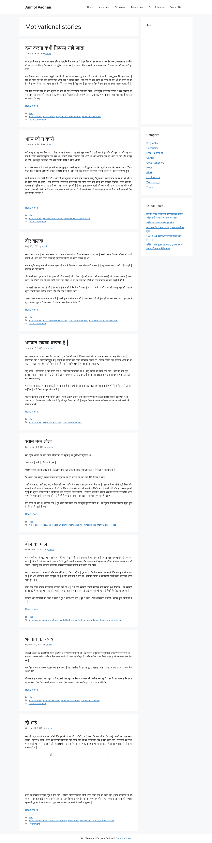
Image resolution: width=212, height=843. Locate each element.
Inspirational (153, 177)
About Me (104, 7)
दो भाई (31, 723)
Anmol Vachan (38, 7)
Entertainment (154, 152)
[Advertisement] (166, 75)
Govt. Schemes (156, 7)
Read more (31, 105)
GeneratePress (123, 838)
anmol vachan (35, 116)
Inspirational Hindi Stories (68, 116)
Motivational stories (91, 116)
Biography (120, 7)
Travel (149, 187)
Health (150, 167)
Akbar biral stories (37, 525)
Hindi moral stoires (52, 422)
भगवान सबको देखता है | (46, 343)
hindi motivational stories (55, 320)
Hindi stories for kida (75, 620)
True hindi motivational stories (103, 320)
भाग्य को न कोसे (39, 139)
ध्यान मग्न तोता (38, 441)
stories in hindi (114, 620)
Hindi (31, 113)
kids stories (73, 820)
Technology (137, 7)
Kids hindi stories (51, 700)
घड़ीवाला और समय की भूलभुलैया (160, 222)
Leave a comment (37, 119)
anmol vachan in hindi (72, 525)
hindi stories (49, 116)
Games (150, 157)
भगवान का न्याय (39, 639)
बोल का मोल (36, 544)
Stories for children (90, 700)
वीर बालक (34, 241)
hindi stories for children (55, 820)
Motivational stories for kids (76, 218)
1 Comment (34, 824)
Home (90, 7)
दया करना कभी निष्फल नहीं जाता (54, 48)
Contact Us (175, 7)
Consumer (152, 148)
